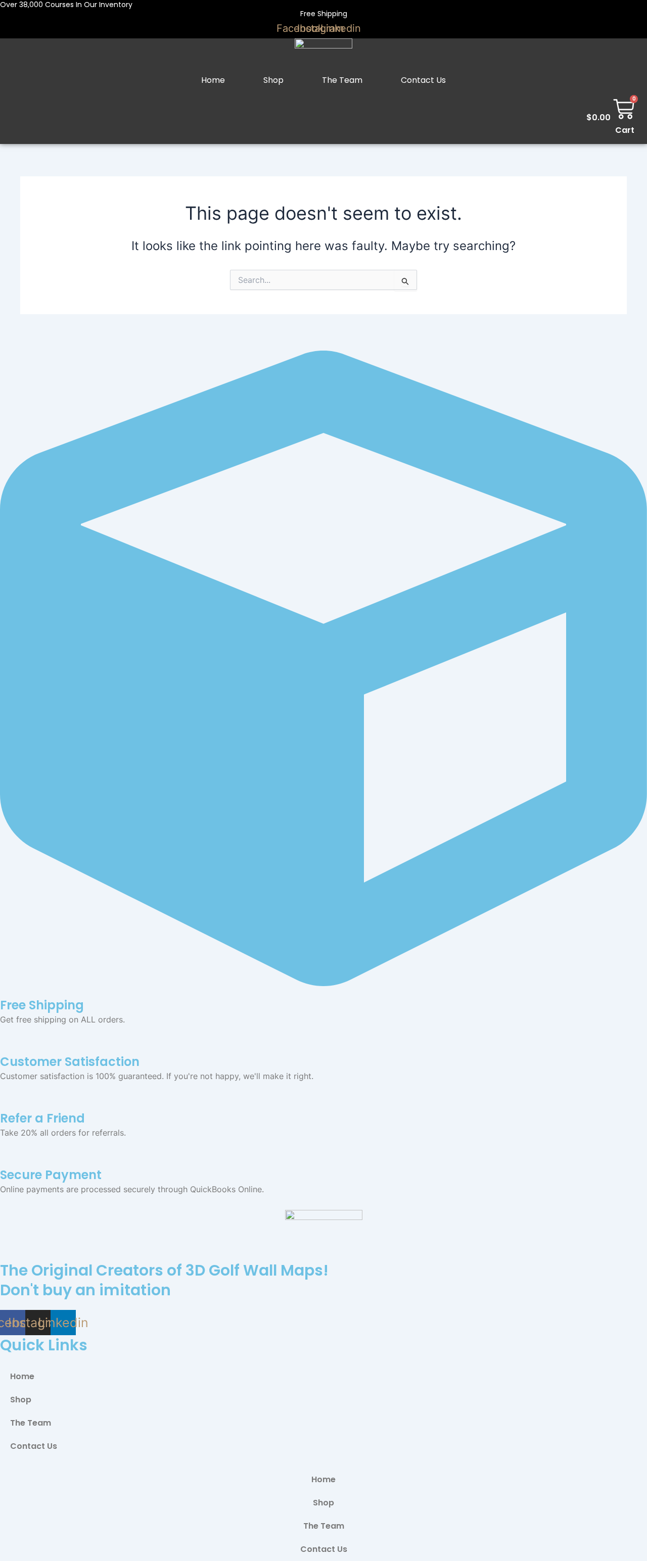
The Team (342, 80)
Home (213, 80)
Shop (273, 80)
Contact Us (423, 80)
